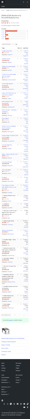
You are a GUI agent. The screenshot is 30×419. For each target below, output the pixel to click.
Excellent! (4, 177)
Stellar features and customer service (7, 296)
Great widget (6, 304)
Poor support (5, 118)
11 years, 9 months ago (25, 260)
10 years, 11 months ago (25, 197)
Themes (18, 365)
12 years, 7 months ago (25, 305)
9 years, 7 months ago (25, 155)
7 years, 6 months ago (25, 120)
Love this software (7, 162)
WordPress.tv (5, 382)
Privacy (3, 370)
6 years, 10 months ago (25, 94)
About (2, 363)
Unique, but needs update (8, 66)
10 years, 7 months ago (25, 222)
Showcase (18, 363)
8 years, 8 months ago (25, 137)
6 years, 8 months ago (25, 85)
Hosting (3, 368)
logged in (9, 25)
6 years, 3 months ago (25, 76)
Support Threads (5, 345)
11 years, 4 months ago (25, 231)
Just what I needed (8, 258)
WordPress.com (6, 387)
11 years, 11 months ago (25, 267)
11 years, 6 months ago (25, 241)
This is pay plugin (6, 169)
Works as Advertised (7, 230)
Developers (4, 380)
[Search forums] (16, 44)
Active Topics (4, 348)
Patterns (18, 370)
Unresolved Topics (6, 351)
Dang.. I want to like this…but (9, 154)
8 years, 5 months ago (25, 127)
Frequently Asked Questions (8, 341)
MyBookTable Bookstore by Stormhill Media (12, 338)
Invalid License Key (7, 51)
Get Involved (19, 375)
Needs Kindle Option (8, 221)
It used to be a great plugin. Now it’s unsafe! (9, 75)
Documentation (5, 377)
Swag (18, 382)
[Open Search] (24, 2)
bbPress (4, 392)
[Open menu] (28, 2)
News (2, 365)
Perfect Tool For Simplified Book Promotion (9, 127)
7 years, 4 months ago (25, 111)
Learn (2, 375)
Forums (3, 6)
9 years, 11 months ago (25, 171)
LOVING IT (6, 204)
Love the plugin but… (7, 145)
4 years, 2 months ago (25, 68)
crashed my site (6, 58)
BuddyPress (5, 394)
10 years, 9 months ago (25, 187)
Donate (18, 380)
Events (17, 377)
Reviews (3, 354)
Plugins (17, 368)
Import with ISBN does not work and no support (9, 94)
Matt (3, 389)
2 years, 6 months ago (25, 60)
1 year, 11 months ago (26, 52)
